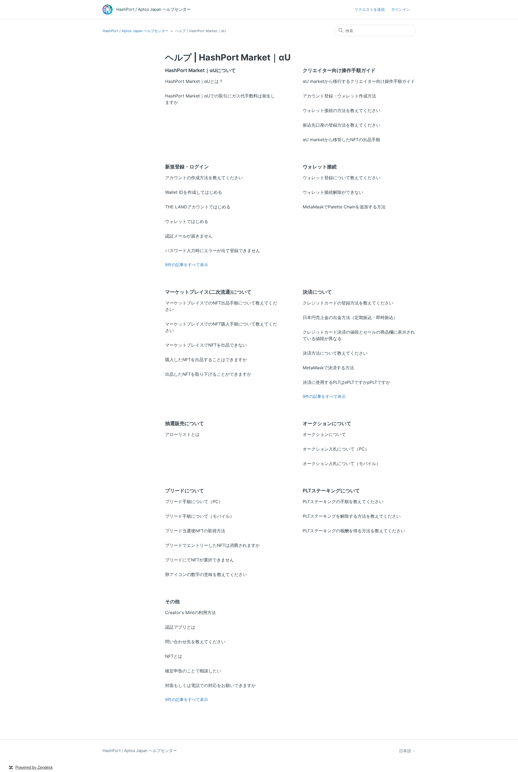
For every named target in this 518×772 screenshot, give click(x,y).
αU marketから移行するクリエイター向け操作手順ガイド (359, 81)
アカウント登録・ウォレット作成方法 (339, 96)
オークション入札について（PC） (336, 449)
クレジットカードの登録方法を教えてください (348, 303)
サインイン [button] (400, 9)
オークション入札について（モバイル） (341, 463)
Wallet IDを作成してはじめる (193, 192)
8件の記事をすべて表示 (186, 264)
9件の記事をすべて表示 (324, 396)
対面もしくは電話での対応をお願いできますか (210, 685)
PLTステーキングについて (331, 490)
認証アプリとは (180, 627)
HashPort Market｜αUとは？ (194, 81)
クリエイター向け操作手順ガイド (339, 70)
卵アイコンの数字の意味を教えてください (206, 574)
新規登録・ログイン (187, 167)
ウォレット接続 (320, 167)
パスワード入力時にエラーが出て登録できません (212, 250)
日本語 (405, 751)
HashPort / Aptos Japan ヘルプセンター (135, 31)
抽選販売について (184, 423)
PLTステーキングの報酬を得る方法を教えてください (354, 530)
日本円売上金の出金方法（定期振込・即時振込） (350, 317)
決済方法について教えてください (335, 353)
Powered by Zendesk (34, 767)
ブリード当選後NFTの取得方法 (195, 530)
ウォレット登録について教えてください (341, 177)
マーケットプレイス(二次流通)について (208, 292)
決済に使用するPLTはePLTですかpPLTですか (346, 382)
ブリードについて (184, 490)
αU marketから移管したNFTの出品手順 (341, 139)
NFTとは (173, 656)
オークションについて (327, 423)
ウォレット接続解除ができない (333, 192)
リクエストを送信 (370, 9)
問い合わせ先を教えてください (195, 641)
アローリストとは (182, 434)
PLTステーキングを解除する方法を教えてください (352, 516)
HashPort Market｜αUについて (200, 70)
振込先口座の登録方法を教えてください (341, 125)
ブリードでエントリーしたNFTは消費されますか (212, 545)
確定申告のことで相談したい (193, 670)
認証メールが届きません (189, 236)
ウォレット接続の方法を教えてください (341, 110)
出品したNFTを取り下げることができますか (208, 374)
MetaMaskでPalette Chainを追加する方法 (344, 206)
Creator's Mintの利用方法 (190, 612)
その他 (172, 601)
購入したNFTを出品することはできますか (206, 359)
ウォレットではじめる (186, 221)
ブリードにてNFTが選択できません (199, 560)
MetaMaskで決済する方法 (328, 367)
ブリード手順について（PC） (194, 501)
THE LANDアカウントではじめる (197, 206)
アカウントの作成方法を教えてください (204, 177)
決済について (317, 292)
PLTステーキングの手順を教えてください (343, 501)
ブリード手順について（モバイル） (199, 516)
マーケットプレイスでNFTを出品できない (206, 345)
